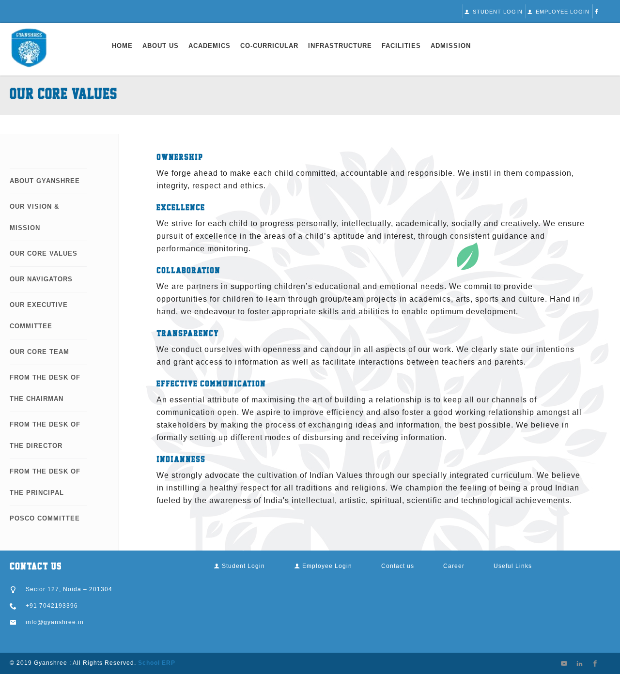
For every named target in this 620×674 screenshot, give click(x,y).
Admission (451, 45)
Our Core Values (44, 253)
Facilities (401, 45)
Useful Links (513, 566)
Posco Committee (45, 518)
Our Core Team (39, 351)
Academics (209, 45)
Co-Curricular (269, 45)
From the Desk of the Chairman (45, 388)
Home (122, 45)
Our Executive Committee (39, 315)
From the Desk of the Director (45, 435)
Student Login (497, 12)
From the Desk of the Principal (45, 482)
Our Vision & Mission (34, 217)
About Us (160, 45)
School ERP (155, 662)
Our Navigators (41, 279)
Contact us (397, 566)
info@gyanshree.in (55, 622)
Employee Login (561, 12)
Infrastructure (340, 45)
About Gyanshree (45, 180)
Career (454, 566)
